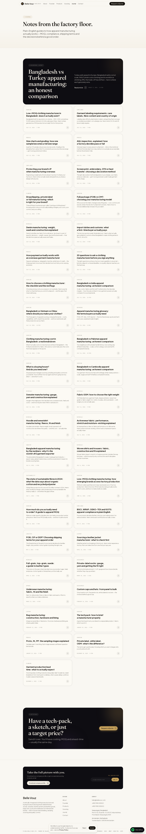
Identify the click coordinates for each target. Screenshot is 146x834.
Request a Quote (117, 4)
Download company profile (37, 783)
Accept (92, 828)
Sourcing (67, 4)
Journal (74, 4)
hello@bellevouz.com (99, 800)
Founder (51, 4)
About (45, 4)
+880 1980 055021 (98, 803)
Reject (84, 828)
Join (114, 779)
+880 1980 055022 (98, 806)
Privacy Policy (63, 830)
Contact (80, 4)
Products (59, 4)
